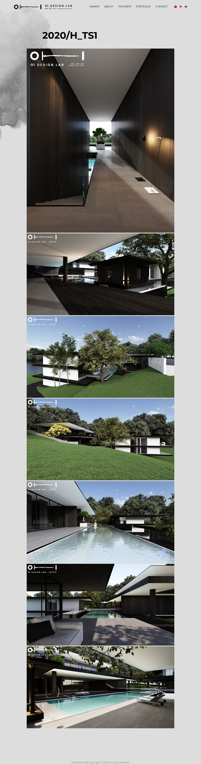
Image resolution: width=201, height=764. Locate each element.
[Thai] (184, 6)
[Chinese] (174, 6)
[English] (179, 6)
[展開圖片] (100, 141)
